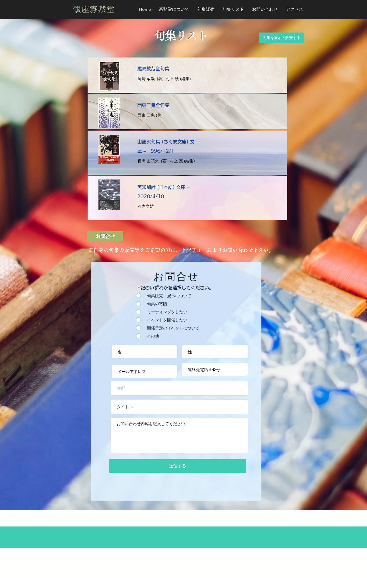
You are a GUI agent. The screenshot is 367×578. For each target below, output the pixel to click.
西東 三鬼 (146, 115)
